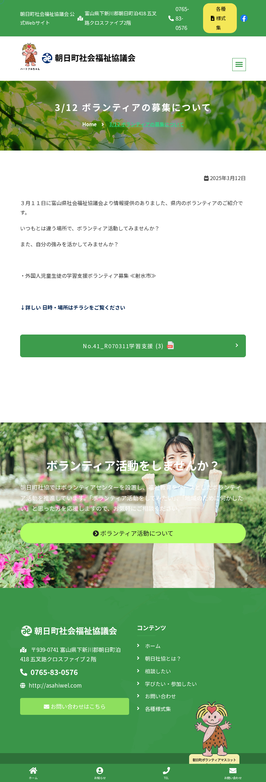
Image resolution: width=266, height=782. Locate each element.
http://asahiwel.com (55, 685)
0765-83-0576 (182, 18)
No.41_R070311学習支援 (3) (123, 346)
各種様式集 (221, 18)
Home (89, 124)
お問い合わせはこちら (77, 706)
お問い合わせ (160, 696)
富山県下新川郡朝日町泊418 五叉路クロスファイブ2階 (121, 18)
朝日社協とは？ (163, 658)
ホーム (153, 646)
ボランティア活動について (136, 533)
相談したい (158, 671)
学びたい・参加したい (171, 684)
